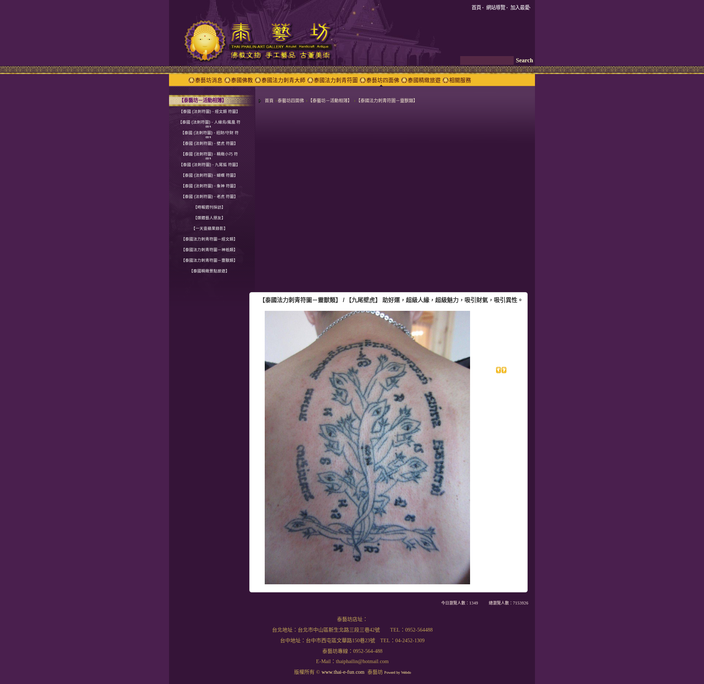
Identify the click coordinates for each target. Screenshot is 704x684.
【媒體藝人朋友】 (209, 218)
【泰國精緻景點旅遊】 (209, 271)
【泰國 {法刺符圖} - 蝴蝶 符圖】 (209, 175)
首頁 (269, 100)
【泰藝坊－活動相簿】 (330, 100)
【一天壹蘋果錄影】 (209, 228)
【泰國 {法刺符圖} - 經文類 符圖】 (209, 111)
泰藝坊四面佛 (291, 100)
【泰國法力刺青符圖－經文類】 (209, 239)
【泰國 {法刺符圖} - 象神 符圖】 (209, 186)
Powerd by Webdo (397, 672)
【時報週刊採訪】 (209, 207)
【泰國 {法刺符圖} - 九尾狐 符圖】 (209, 164)
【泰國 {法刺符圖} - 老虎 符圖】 (209, 196)
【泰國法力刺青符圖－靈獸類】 (387, 100)
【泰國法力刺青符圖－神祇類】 (209, 249)
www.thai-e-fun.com (343, 672)
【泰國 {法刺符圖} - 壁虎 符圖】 (209, 143)
